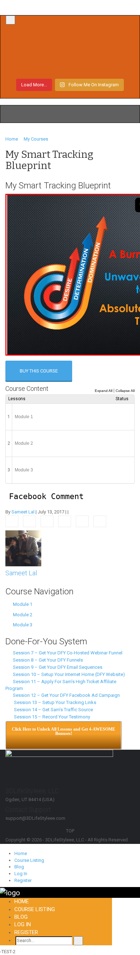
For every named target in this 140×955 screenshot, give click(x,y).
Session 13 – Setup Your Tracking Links (53, 702)
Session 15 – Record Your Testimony (50, 716)
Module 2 (24, 443)
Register (23, 880)
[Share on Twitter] (29, 521)
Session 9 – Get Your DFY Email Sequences (56, 667)
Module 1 (24, 416)
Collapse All (125, 391)
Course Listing (29, 860)
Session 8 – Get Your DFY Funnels (47, 660)
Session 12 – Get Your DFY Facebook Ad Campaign (65, 695)
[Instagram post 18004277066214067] (70, 41)
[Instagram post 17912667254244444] (70, 54)
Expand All (103, 391)
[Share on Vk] (82, 521)
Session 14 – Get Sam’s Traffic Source (52, 709)
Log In (20, 873)
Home (20, 853)
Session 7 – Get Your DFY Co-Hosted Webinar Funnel (66, 652)
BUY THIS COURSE (39, 371)
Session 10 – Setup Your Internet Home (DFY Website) (68, 674)
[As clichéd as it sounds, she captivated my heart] (70, 67)
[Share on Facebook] (11, 521)
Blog (19, 866)
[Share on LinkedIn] (47, 521)
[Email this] (99, 521)
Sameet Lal (22, 512)
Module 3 (24, 469)
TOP (70, 830)
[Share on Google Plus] (64, 521)
